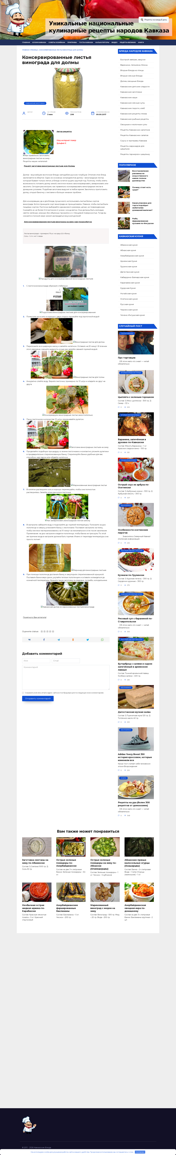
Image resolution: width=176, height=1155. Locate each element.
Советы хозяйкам (56, 42)
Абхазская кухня (128, 250)
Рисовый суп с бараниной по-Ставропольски (135, 620)
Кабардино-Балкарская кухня (134, 277)
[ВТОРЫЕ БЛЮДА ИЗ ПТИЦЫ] (136, 392)
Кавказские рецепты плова (133, 114)
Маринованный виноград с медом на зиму (102, 908)
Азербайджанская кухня (132, 256)
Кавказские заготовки (35, 103)
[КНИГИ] (136, 798)
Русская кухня (127, 304)
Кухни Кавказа (39, 42)
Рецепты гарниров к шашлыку (135, 154)
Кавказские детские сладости (135, 86)
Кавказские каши (128, 97)
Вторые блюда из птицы (132, 70)
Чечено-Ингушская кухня (132, 315)
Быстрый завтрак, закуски (132, 59)
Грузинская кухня (128, 266)
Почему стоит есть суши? (141, 188)
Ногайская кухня (128, 293)
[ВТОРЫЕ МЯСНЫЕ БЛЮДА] (136, 434)
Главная (26, 42)
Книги (141, 42)
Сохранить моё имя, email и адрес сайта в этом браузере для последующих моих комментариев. (64, 693)
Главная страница (30, 50)
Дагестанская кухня (129, 272)
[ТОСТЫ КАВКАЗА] (136, 353)
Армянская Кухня (128, 261)
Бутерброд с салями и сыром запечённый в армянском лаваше (135, 667)
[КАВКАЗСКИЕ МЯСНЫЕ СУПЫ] (136, 614)
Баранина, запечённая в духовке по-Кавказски (132, 441)
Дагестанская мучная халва (134, 712)
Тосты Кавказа (86, 42)
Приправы (72, 42)
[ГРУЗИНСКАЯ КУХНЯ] (136, 480)
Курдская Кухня (128, 288)
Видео (114, 42)
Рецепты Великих (128, 42)
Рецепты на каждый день (156, 20)
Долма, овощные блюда (131, 81)
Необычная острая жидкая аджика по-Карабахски (33, 908)
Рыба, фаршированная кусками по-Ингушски (143, 221)
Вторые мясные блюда (131, 76)
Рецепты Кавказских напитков (135, 130)
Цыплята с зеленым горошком (136, 397)
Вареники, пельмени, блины (134, 65)
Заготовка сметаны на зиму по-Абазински (35, 861)
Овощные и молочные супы (133, 124)
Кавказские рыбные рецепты (134, 119)
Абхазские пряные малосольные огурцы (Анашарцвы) (137, 863)
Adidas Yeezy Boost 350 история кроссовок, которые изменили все (135, 757)
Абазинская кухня (128, 245)
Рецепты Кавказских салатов (134, 135)
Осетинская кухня (129, 299)
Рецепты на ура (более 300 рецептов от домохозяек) (134, 804)
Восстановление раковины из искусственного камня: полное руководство (140, 176)
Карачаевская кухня (130, 283)
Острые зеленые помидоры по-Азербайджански (66, 863)
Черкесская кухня (129, 310)
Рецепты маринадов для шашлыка (132, 147)
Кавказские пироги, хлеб (132, 108)
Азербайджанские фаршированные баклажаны (67, 908)
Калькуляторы (102, 42)
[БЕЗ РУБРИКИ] (136, 525)
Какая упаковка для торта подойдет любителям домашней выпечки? (142, 206)
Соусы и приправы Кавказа (133, 141)
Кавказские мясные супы (132, 103)
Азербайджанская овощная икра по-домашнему (135, 908)
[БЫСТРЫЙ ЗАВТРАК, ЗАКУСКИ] (136, 570)
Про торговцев (126, 357)
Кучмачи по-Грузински (131, 575)
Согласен (140, 1152)
